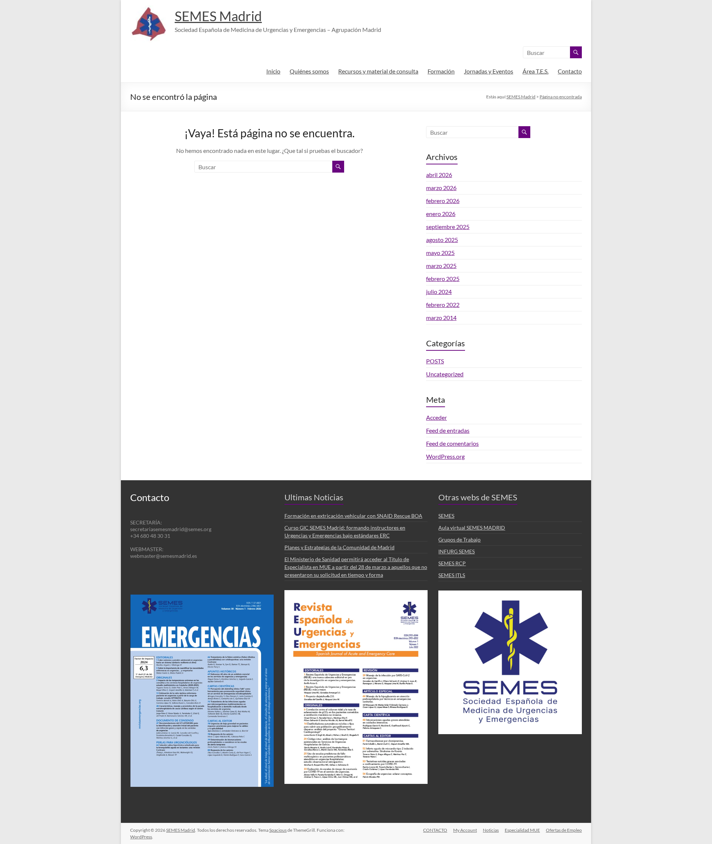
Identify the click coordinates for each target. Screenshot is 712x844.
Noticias (491, 830)
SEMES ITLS (451, 575)
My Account (465, 830)
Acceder (436, 417)
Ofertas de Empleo (564, 830)
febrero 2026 (442, 200)
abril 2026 (439, 174)
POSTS (435, 360)
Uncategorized (445, 373)
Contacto (570, 71)
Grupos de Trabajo (459, 539)
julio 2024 (439, 291)
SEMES (446, 516)
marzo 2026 (441, 187)
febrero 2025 (442, 278)
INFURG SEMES (456, 551)
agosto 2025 (442, 239)
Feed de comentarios (452, 443)
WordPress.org (445, 456)
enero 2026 (440, 213)
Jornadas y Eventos (488, 71)
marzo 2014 (441, 317)
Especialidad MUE (522, 830)
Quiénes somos (309, 71)
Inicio (273, 71)
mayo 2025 (440, 252)
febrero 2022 (442, 304)
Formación (441, 71)
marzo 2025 (441, 265)
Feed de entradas (447, 430)
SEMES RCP (452, 563)
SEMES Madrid (218, 16)
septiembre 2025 (447, 226)
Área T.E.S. (535, 71)
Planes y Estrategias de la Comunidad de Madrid (339, 547)
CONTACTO (435, 830)
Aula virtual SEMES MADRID (471, 527)
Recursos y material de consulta (378, 71)
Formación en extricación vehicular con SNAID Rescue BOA (353, 516)
